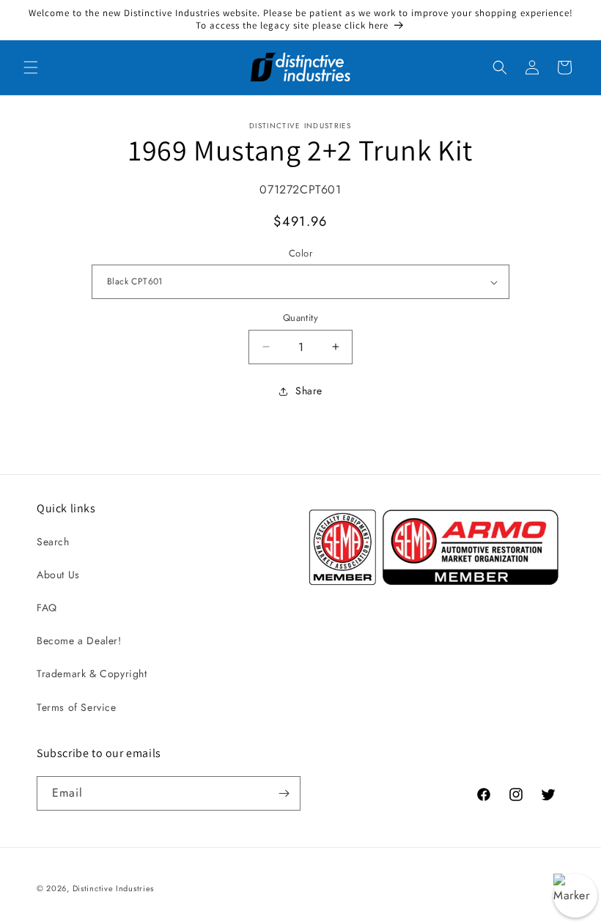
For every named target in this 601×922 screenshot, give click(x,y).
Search (53, 541)
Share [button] (308, 390)
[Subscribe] (284, 793)
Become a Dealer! (79, 640)
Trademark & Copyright (92, 673)
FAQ (47, 607)
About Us (58, 574)
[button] (31, 67)
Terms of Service (77, 707)
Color (300, 253)
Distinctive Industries (113, 888)
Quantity (300, 318)
